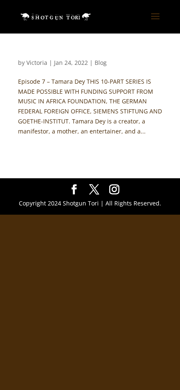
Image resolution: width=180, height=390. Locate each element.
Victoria (36, 63)
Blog (101, 63)
